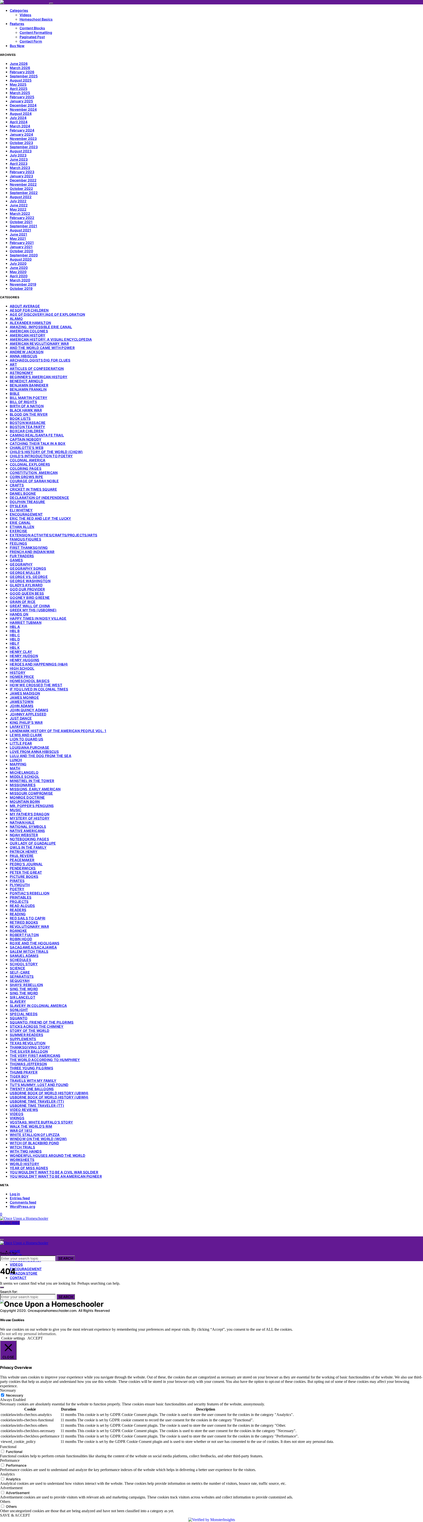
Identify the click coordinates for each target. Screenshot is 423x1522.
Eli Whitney (21, 510)
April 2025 (18, 88)
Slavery (18, 1001)
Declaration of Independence (39, 497)
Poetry (17, 889)
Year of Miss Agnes (29, 1168)
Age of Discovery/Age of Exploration (47, 314)
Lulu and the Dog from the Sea (40, 756)
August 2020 (21, 259)
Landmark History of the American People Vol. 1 (58, 731)
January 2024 (21, 134)
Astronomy (21, 373)
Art (13, 364)
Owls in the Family (28, 847)
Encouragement (26, 514)
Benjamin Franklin (28, 389)
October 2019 (21, 288)
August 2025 (21, 80)
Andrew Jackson (26, 352)
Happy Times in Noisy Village (38, 618)
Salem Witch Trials (29, 951)
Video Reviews (24, 1110)
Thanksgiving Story (30, 1047)
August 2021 (20, 230)
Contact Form (31, 41)
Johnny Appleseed (28, 714)
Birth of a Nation (27, 406)
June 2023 (19, 159)
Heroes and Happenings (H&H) (39, 664)
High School (22, 668)
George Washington (30, 581)
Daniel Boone (23, 493)
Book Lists (20, 418)
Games (16, 560)
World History (24, 1164)
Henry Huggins (24, 660)
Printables (21, 897)
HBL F (15, 643)
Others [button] (5, 1501)
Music (16, 810)
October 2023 (21, 143)
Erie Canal (20, 522)
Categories (19, 10)
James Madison (25, 693)
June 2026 (19, 63)
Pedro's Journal (26, 864)
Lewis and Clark (26, 735)
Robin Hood (21, 939)
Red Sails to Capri (27, 918)
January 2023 (21, 176)
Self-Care (20, 972)
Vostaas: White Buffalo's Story (41, 1122)
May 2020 (18, 272)
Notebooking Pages (29, 839)
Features (17, 24)
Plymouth (20, 885)
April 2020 (18, 276)
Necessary (14, 1395)
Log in (15, 1194)
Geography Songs (28, 568)
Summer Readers (26, 1035)
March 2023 (20, 168)
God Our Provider (27, 589)
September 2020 (24, 255)
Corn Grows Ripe (26, 477)
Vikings (17, 1118)
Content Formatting (36, 32)
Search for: (9, 1253)
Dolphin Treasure (27, 502)
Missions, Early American (35, 789)
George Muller (25, 572)
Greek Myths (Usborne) (33, 610)
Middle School (24, 776)
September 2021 (23, 226)
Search (66, 1258)
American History (28, 335)
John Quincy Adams (29, 710)
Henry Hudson (24, 656)
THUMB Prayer (23, 1072)
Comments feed (23, 1202)
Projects (19, 901)
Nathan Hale (22, 822)
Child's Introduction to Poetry (41, 456)
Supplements (23, 1039)
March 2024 (20, 126)
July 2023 (18, 155)
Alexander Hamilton (30, 323)
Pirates (17, 881)
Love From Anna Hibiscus (34, 751)
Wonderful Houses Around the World (47, 1155)
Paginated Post (32, 37)
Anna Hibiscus (23, 356)
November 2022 (23, 184)
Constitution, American (34, 473)
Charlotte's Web (26, 448)
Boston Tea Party (27, 427)
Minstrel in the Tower (32, 781)
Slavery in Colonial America (38, 1005)
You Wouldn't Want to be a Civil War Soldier (54, 1172)
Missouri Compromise (31, 793)
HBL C (15, 635)
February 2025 (22, 97)
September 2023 (24, 147)
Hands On (19, 614)
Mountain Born (25, 801)
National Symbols (28, 826)
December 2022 (23, 180)
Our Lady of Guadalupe (33, 843)
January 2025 (21, 101)
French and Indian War (32, 552)
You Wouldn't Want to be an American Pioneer (56, 1176)
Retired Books (24, 922)
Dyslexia (18, 506)
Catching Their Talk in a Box (38, 443)
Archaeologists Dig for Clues (40, 360)
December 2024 (23, 105)
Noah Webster (24, 835)
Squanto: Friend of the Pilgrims (42, 1022)
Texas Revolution (28, 1043)
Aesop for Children (29, 310)
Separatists (22, 976)
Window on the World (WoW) (38, 1139)
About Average (25, 306)
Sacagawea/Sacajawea (33, 947)
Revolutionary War (29, 926)
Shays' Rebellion (26, 985)
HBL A (15, 627)
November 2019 (23, 284)
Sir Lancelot (22, 997)
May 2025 (18, 84)
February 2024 (22, 130)
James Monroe (24, 697)
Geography (21, 564)
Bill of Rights (23, 402)
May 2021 (18, 238)
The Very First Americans (35, 1055)
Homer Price (22, 677)
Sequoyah (20, 980)
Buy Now (17, 46)
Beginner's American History (38, 377)
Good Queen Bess (27, 593)
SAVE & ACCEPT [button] (15, 1515)
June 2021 (18, 234)
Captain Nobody (25, 439)
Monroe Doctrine (27, 797)
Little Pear (21, 743)
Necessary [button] (8, 1390)
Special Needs (24, 1014)
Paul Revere (22, 856)
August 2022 (21, 197)
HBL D (15, 639)
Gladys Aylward (26, 585)
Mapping (18, 764)
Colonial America (28, 460)
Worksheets (22, 1160)
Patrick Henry (24, 851)
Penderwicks (23, 868)
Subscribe (10, 1223)
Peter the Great (26, 872)
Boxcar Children (26, 431)
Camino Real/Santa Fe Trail (37, 435)
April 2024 (18, 122)
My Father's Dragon (29, 814)
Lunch (16, 760)
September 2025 (24, 76)
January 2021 (21, 247)
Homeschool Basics (36, 19)
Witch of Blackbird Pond (34, 1143)
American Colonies (29, 331)
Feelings (18, 543)
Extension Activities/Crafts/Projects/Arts (53, 535)
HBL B (15, 631)
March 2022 (20, 213)
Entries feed (20, 1198)
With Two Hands (26, 1151)
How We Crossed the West (36, 685)
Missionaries (22, 785)
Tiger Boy (19, 1076)
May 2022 (18, 209)
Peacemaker (22, 860)
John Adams (22, 706)
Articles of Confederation (37, 368)
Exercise (18, 531)
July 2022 (18, 201)
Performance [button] (10, 1460)
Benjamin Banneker (29, 385)
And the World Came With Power (42, 348)
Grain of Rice (23, 602)
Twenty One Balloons (32, 1089)
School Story (24, 964)
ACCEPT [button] (35, 1338)
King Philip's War (26, 722)
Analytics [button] (7, 1474)
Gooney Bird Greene (30, 597)
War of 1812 (21, 1130)
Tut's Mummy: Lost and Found (39, 1085)
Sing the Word (24, 989)
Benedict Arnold (26, 381)
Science (17, 968)
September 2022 (24, 193)
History (17, 672)
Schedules (20, 960)
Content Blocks (32, 28)
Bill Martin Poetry (28, 398)
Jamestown (21, 702)
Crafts (17, 485)
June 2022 (19, 205)
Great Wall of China (30, 606)
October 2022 (21, 188)
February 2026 (22, 72)
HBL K (15, 647)
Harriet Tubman (25, 622)
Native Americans (27, 831)
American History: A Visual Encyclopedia (51, 339)
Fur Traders (22, 556)
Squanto (18, 1018)
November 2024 (23, 109)
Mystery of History (29, 818)
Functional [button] (8, 1447)
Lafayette (20, 727)
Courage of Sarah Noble (34, 481)
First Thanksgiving (29, 547)
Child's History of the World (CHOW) (46, 452)
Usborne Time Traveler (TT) (37, 1101)
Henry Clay (21, 652)
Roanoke (18, 931)
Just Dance (21, 718)
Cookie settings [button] (13, 1338)
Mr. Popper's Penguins (32, 806)
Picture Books (24, 876)
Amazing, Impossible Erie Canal (41, 327)
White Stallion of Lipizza (35, 1135)
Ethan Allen (22, 527)
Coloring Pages (25, 468)
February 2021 (22, 243)
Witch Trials (22, 1147)
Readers (18, 910)
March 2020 (20, 280)
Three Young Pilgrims (31, 1068)
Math (15, 768)
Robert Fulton (24, 935)
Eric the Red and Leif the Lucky (40, 518)
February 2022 (22, 218)
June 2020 (19, 268)
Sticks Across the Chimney (37, 1026)
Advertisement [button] (11, 1488)
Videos (25, 15)
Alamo (16, 318)
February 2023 (22, 172)
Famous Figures (25, 539)
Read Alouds (22, 906)
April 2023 (18, 163)
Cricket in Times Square (33, 489)
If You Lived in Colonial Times (39, 689)
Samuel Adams (24, 956)
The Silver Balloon (29, 1051)
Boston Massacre (28, 423)
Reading (18, 914)
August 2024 (21, 113)
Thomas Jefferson (28, 1064)
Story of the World (29, 1030)
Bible (15, 393)
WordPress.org (22, 1206)
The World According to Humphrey (45, 1060)
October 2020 (21, 251)
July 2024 (18, 118)
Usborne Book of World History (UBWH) (49, 1093)
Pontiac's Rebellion (29, 893)
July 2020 (18, 263)
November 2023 (23, 138)
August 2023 (21, 151)
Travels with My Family (33, 1080)
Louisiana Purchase (29, 747)
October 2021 (21, 222)
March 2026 (20, 68)
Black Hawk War (26, 410)
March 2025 (20, 93)
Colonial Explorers (30, 464)
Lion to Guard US (26, 739)
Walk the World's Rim (31, 1126)
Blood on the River (28, 414)
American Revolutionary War (39, 343)
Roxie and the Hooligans (34, 943)
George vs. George (29, 577)
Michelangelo (24, 772)
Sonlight (19, 1010)
